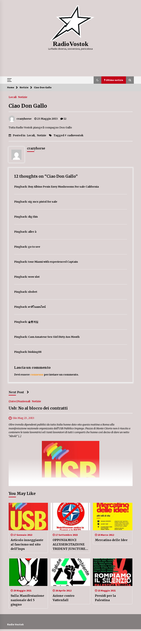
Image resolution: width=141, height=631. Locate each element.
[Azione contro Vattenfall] (70, 572)
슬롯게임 (33, 321)
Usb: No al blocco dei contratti (38, 408)
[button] (97, 80)
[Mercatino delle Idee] (112, 516)
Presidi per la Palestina (105, 598)
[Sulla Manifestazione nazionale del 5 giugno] (28, 572)
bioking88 (34, 352)
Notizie (22, 96)
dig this (33, 216)
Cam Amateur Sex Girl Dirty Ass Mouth (53, 336)
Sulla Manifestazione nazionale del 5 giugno (27, 600)
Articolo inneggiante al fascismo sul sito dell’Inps (27, 544)
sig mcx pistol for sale (42, 201)
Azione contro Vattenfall (63, 598)
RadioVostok (70, 43)
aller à (32, 231)
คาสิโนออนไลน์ (37, 306)
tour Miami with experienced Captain (53, 261)
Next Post (16, 392)
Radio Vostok (15, 624)
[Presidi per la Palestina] (112, 572)
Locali (13, 96)
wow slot (34, 276)
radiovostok (75, 135)
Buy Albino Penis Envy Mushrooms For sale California (63, 186)
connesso (36, 374)
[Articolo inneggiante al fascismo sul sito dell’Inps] (28, 516)
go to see (34, 246)
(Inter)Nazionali (19, 401)
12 (65, 118)
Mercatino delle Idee (111, 540)
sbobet (32, 291)
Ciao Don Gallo (28, 106)
